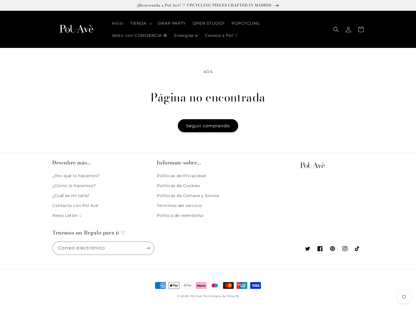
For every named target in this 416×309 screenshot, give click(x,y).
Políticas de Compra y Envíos (188, 195)
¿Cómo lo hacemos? (74, 185)
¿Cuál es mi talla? (71, 195)
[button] (140, 23)
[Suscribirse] (147, 248)
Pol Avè (196, 296)
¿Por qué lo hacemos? (76, 175)
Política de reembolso (180, 215)
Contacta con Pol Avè (75, 205)
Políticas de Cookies (178, 185)
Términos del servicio (179, 205)
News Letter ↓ (67, 215)
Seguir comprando (208, 125)
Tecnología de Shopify (221, 296)
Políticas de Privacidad (181, 175)
